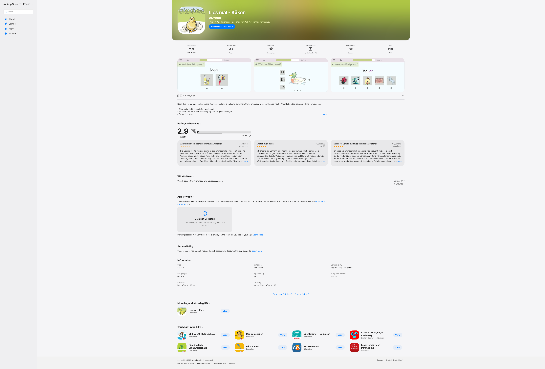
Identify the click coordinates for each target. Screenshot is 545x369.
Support (232, 363)
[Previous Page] (175, 75)
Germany (380, 360)
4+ (255, 276)
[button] (18, 19)
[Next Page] (407, 75)
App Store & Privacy (204, 363)
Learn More (258, 235)
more (325, 114)
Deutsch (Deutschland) (394, 360)
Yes (332, 276)
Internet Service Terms (185, 363)
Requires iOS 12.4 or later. (342, 268)
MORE (246, 161)
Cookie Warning (220, 363)
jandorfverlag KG (184, 285)
